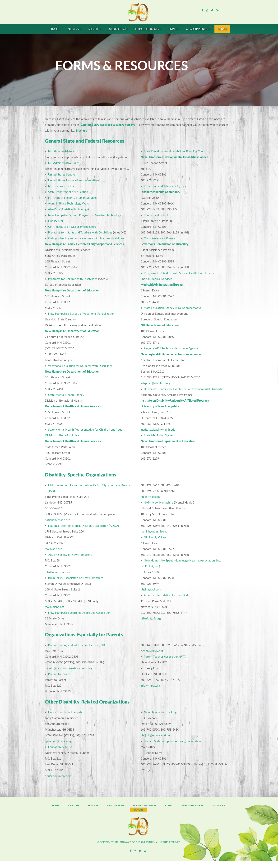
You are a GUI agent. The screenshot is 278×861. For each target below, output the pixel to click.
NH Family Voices (155, 537)
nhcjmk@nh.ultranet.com (156, 735)
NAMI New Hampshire (158, 502)
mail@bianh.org (54, 607)
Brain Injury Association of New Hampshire (75, 578)
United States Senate (61, 174)
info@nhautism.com (57, 572)
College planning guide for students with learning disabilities (86, 238)
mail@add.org (53, 549)
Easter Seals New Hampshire (66, 712)
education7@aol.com (58, 776)
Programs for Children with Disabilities (72, 279)
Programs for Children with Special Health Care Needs (179, 273)
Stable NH (219, 805)
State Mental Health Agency (66, 394)
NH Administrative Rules (63, 163)
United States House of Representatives (73, 180)
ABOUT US (73, 805)
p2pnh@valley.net (152, 650)
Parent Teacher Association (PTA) (165, 656)
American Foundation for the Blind (166, 595)
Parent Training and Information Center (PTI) (76, 645)
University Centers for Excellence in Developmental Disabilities (184, 389)
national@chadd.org (57, 520)
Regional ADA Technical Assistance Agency (171, 348)
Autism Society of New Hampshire (70, 554)
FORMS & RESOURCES (144, 805)
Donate (138, 809)
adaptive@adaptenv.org (155, 383)
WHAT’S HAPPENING (193, 805)
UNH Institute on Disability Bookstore (72, 226)
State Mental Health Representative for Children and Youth (85, 429)
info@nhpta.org (150, 685)
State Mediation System (159, 435)
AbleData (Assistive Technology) (68, 209)
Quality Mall (55, 221)
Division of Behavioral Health (63, 435)
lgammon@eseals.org (58, 741)
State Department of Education (68, 192)
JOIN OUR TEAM (115, 805)
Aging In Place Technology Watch (69, 203)
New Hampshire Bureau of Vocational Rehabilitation (81, 313)
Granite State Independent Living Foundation (172, 741)
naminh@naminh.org (154, 531)
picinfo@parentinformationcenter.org (68, 668)
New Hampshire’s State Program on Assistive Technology (84, 215)
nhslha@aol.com (151, 589)
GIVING (169, 805)
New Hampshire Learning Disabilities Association (79, 612)
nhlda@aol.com (150, 496)
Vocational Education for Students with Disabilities (80, 365)
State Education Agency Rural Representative (173, 307)
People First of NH (156, 215)
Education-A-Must (60, 747)
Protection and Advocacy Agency (165, 186)
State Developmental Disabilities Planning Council (175, 151)
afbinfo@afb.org (151, 618)
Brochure (81, 130)
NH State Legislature (61, 151)
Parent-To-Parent (59, 674)
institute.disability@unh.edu (158, 429)
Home (55, 805)
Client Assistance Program (160, 238)
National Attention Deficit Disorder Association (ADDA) (83, 525)
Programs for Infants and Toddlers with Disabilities (80, 232)
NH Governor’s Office (62, 186)
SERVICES (93, 805)
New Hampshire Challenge (161, 712)
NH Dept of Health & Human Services (72, 197)
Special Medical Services (156, 279)
